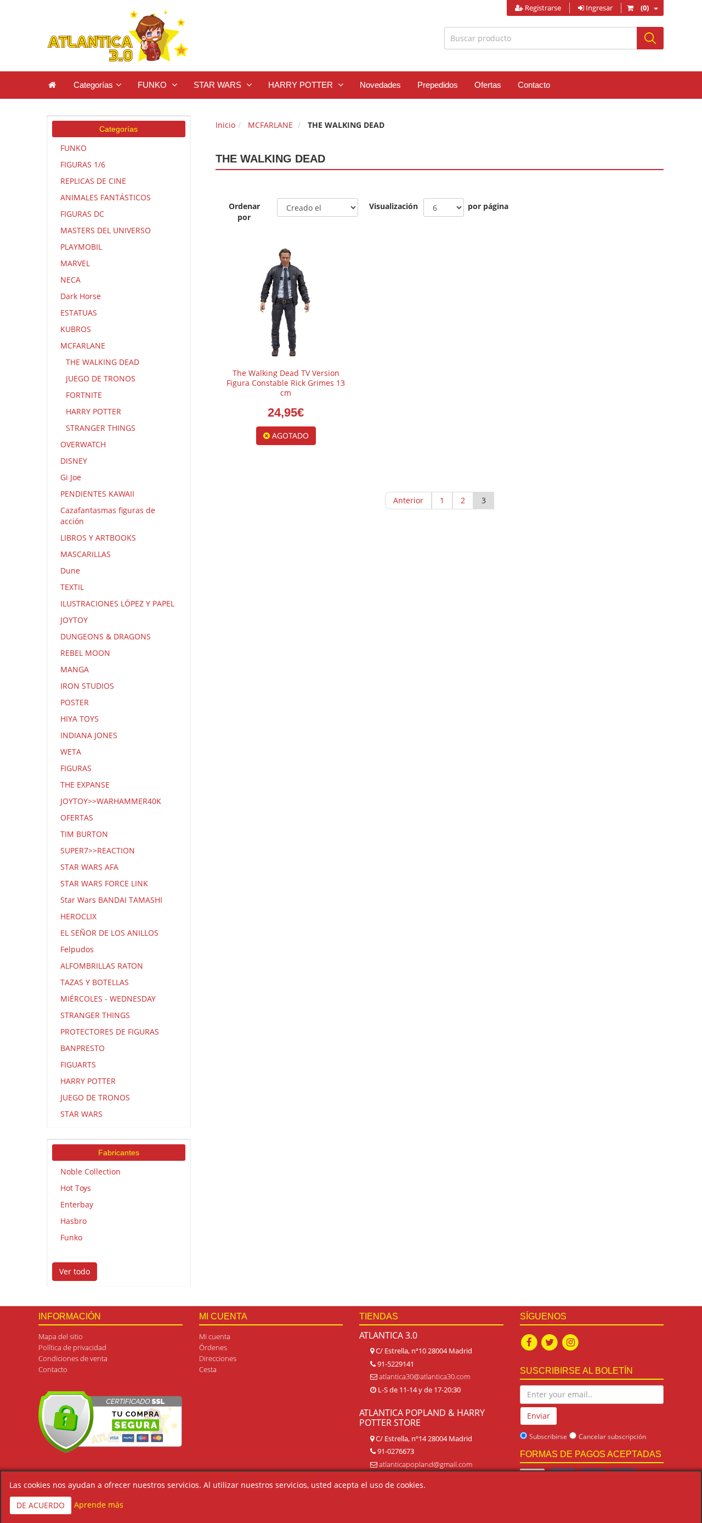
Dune (70, 570)
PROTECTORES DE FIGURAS (109, 1031)
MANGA (74, 669)
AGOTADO (289, 435)
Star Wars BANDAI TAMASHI (111, 900)
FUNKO (73, 148)
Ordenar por (244, 211)
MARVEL (75, 263)
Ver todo (74, 1271)
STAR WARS (81, 1114)
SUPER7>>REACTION (97, 850)
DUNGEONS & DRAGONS (105, 636)
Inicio (225, 125)
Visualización (390, 206)
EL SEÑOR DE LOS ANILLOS (109, 933)
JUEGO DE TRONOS (100, 378)
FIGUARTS (78, 1064)
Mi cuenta (214, 1336)
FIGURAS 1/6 (82, 164)
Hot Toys (75, 1188)
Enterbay (76, 1204)
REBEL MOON (85, 653)
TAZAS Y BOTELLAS (94, 982)
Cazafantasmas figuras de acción (107, 515)
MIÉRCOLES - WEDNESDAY (108, 998)
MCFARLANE (82, 345)
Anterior (408, 500)
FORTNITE (84, 395)
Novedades (380, 84)
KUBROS (75, 329)
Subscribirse (548, 1436)
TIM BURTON (84, 834)
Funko (71, 1237)
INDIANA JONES (88, 735)
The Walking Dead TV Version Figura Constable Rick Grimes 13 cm (286, 383)
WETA (70, 751)
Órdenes (213, 1347)
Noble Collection (90, 1171)
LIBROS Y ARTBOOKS (98, 537)
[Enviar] (650, 38)
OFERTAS (76, 817)
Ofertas (487, 84)
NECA (70, 279)
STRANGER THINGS (100, 428)
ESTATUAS (78, 312)
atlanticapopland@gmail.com (425, 1464)
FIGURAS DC (82, 214)
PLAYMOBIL (81, 246)
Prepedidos (437, 84)
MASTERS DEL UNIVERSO (105, 230)
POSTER (74, 702)
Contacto (534, 84)
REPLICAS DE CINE (93, 181)
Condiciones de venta (72, 1358)
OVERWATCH (83, 444)
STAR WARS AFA (89, 867)
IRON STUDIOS (87, 686)
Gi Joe (70, 477)
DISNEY (73, 461)
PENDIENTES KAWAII (97, 493)
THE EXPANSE (85, 784)
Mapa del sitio (60, 1336)
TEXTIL (72, 587)
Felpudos (77, 949)
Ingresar (598, 8)
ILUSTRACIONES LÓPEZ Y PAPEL (117, 603)
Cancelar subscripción (612, 1436)
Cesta (208, 1369)
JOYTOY (74, 620)
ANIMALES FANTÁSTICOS (105, 197)
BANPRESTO (82, 1048)
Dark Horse (80, 296)
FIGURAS (76, 768)
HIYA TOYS (79, 718)
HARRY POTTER (93, 411)
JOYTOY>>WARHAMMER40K (110, 801)
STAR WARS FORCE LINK (104, 883)
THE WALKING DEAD (102, 362)
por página (488, 206)
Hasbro (73, 1221)
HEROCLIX (78, 916)
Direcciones (217, 1358)
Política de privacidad (72, 1347)
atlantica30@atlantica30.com (424, 1376)
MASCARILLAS (85, 554)
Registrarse (542, 8)
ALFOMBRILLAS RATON (101, 965)
